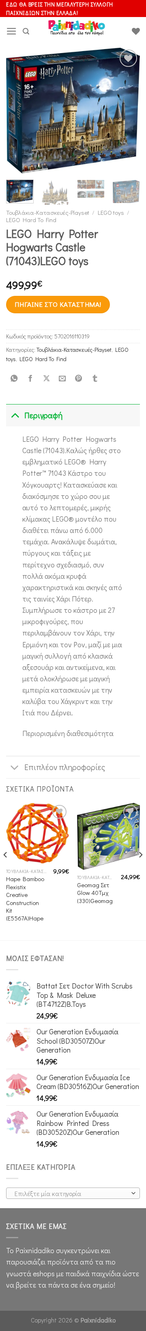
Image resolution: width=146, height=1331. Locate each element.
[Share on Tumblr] (94, 378)
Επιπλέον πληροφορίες (64, 767)
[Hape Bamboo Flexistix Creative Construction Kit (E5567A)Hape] (37, 833)
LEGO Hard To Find (31, 220)
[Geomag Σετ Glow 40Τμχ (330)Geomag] (108, 836)
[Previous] (19, 110)
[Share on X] (46, 378)
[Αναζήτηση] (26, 31)
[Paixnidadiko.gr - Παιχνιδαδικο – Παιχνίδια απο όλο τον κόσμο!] (76, 31)
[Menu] (11, 31)
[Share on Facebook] (30, 378)
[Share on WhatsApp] (14, 378)
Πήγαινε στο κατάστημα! (58, 304)
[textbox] (71, 1193)
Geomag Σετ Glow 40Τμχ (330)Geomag (95, 893)
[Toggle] (15, 415)
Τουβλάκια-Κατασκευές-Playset (47, 212)
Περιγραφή (43, 415)
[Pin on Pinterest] (78, 378)
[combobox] (73, 1193)
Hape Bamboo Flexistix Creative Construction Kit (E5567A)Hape (25, 898)
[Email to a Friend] (62, 378)
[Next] (127, 110)
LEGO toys (111, 212)
